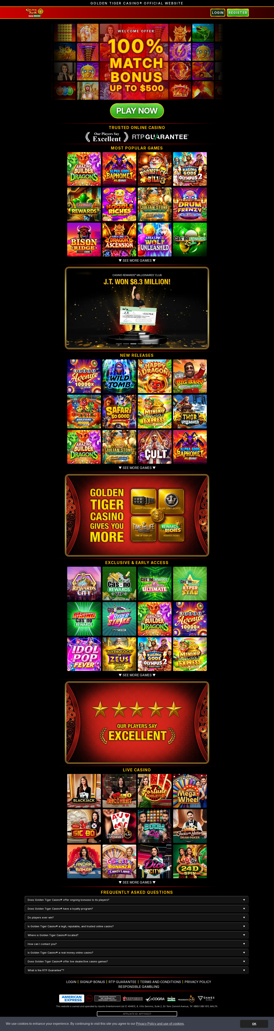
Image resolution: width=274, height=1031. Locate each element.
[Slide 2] (126, 344)
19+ (89, 998)
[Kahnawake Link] (133, 998)
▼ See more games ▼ (137, 260)
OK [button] (254, 1023)
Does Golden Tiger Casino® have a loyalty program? (60, 908)
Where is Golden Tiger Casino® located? (53, 935)
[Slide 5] (148, 344)
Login (218, 13)
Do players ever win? (41, 917)
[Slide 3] (133, 344)
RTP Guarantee (122, 982)
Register (237, 13)
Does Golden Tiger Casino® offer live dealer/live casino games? (68, 961)
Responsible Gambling (138, 987)
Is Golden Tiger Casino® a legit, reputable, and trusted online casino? (71, 926)
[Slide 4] (141, 344)
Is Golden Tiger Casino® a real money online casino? (60, 952)
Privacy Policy (198, 982)
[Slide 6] (155, 344)
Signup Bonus (92, 982)
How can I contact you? (42, 944)
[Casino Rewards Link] (171, 998)
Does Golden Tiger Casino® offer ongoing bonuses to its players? (68, 899)
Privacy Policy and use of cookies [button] (160, 1023)
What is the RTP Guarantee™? (46, 970)
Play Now (137, 111)
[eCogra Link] (155, 998)
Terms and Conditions (160, 982)
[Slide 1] (119, 344)
